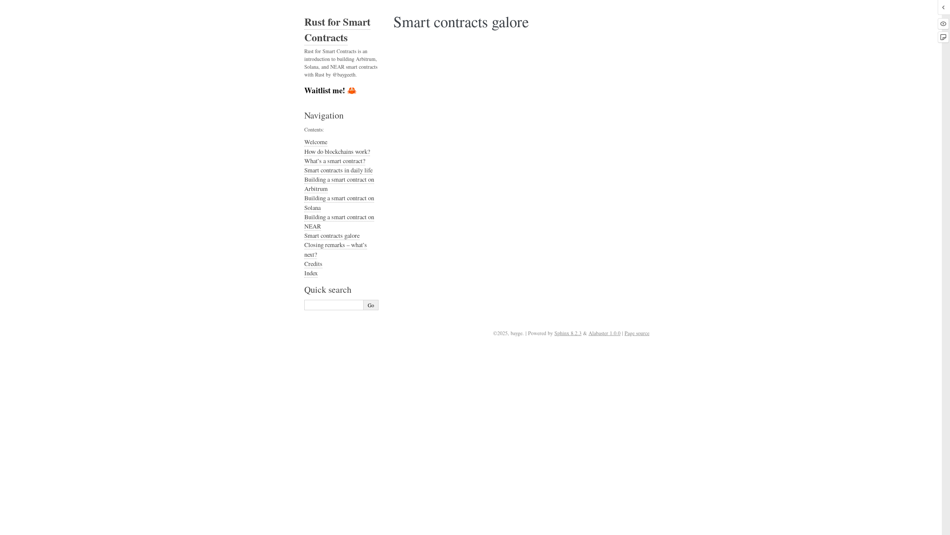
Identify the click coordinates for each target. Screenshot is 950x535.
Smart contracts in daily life (338, 170)
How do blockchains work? (337, 151)
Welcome (315, 141)
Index (311, 273)
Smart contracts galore (332, 235)
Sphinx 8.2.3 (568, 333)
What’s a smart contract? (334, 160)
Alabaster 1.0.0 (604, 333)
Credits (313, 263)
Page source (637, 333)
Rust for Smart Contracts (337, 29)
